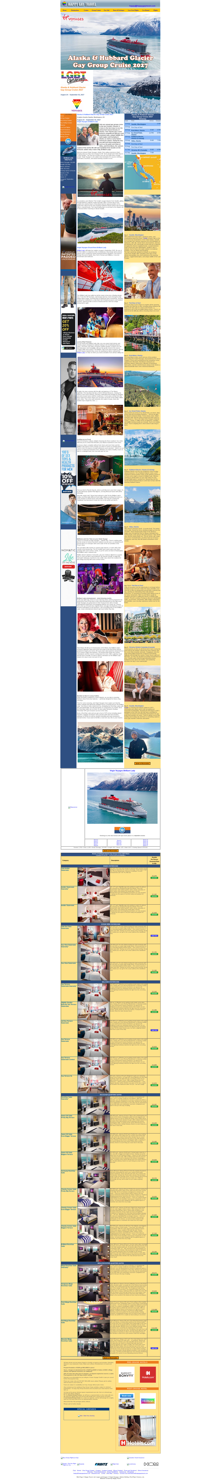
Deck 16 (145, 844)
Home (65, 10)
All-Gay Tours (64, 136)
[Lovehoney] (131, 1464)
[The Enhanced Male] (68, 523)
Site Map (109, 1473)
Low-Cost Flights (133, 10)
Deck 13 (145, 840)
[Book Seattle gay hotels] (137, 1445)
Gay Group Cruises (66, 120)
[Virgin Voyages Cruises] (76, 111)
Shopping (130, 1472)
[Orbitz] (101, 1467)
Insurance (123, 1472)
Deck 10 (119, 842)
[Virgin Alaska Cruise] (142, 189)
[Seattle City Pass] (68, 187)
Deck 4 (96, 840)
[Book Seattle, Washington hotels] (148, 1382)
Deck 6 (96, 842)
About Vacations (143, 1470)
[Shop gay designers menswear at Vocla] (68, 434)
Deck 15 (145, 842)
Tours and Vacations (130, 1470)
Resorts (90, 1472)
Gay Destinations (65, 132)
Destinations (75, 10)
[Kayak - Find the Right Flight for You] (69, 1465)
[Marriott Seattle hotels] (127, 1382)
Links (103, 1473)
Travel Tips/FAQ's (112, 1472)
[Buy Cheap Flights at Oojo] (70, 1457)
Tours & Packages (118, 10)
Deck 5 (96, 841)
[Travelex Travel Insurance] (135, 1457)
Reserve (62, 125)
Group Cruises (96, 10)
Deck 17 (145, 845)
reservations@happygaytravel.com (137, 1473)
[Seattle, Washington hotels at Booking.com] (127, 1408)
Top (74, 1470)
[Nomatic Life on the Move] (68, 606)
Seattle (145, 238)
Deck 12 (119, 844)
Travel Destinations (99, 1472)
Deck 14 (145, 841)
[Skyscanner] (72, 807)
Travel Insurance (65, 129)
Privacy (116, 1473)
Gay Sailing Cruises (66, 122)
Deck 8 (96, 845)
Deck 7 (96, 844)
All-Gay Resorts (64, 134)
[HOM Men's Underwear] (151, 1467)
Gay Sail (106, 10)
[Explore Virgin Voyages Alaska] (68, 144)
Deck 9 (119, 840)
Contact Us (123, 1473)
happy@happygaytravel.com (81, 1473)
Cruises (86, 10)
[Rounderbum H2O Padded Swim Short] (68, 270)
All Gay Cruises (64, 118)
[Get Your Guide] (68, 440)
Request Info (96, 1473)
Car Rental (145, 10)
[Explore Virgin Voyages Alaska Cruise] (122, 833)
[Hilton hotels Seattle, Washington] (148, 1408)
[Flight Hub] (115, 1464)
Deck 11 (119, 843)
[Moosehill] (68, 352)
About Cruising (118, 1470)
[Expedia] (80, 1464)
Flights (155, 10)
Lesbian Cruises (107, 1470)
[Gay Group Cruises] (75, 84)
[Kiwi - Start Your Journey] (86, 1415)
